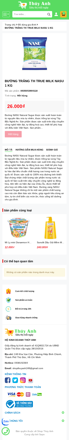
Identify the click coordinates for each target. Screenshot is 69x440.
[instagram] (23, 380)
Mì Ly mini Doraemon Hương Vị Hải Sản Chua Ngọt (31, 242)
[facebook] (8, 380)
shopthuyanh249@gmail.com (28, 368)
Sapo (42, 434)
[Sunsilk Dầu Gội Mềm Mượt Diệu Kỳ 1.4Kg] (50, 227)
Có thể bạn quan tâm (18, 261)
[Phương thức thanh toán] (24, 394)
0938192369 (21, 363)
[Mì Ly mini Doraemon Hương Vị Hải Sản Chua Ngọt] (18, 227)
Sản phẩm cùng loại (18, 210)
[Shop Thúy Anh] (34, 332)
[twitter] (15, 380)
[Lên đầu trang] (63, 434)
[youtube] (31, 380)
